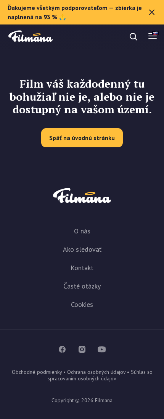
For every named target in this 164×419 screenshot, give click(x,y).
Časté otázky (82, 286)
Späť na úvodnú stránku (82, 138)
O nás (82, 231)
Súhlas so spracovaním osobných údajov (100, 375)
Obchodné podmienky (37, 371)
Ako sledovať (82, 249)
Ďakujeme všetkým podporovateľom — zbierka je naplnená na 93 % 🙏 (75, 12)
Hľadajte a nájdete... (76, 36)
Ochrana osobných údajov (96, 371)
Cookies (82, 304)
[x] (151, 12)
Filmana (30, 36)
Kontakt (82, 267)
